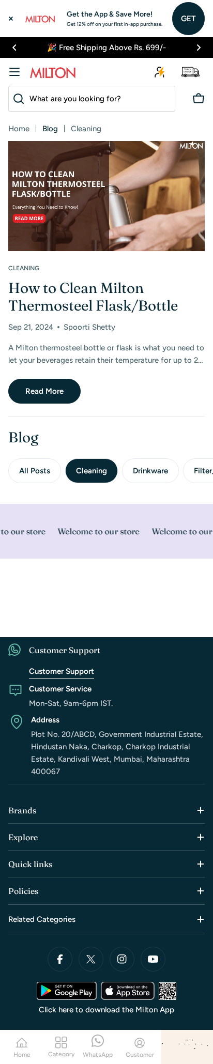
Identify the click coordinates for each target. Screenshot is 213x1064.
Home (18, 128)
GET (188, 18)
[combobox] (91, 99)
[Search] (16, 98)
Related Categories (41, 919)
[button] (14, 47)
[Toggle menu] (14, 72)
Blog (50, 128)
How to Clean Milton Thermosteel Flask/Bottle (93, 296)
